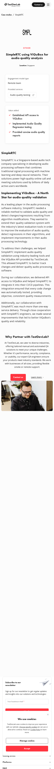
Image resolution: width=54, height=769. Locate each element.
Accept (27, 748)
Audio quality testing (20, 94)
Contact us (38, 4)
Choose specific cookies (28, 727)
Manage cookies (27, 740)
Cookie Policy (35, 730)
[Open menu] (48, 5)
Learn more (36, 377)
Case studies (6, 14)
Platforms (7, 762)
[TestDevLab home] (12, 4)
